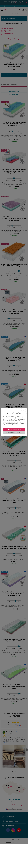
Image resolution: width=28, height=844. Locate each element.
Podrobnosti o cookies (8, 425)
